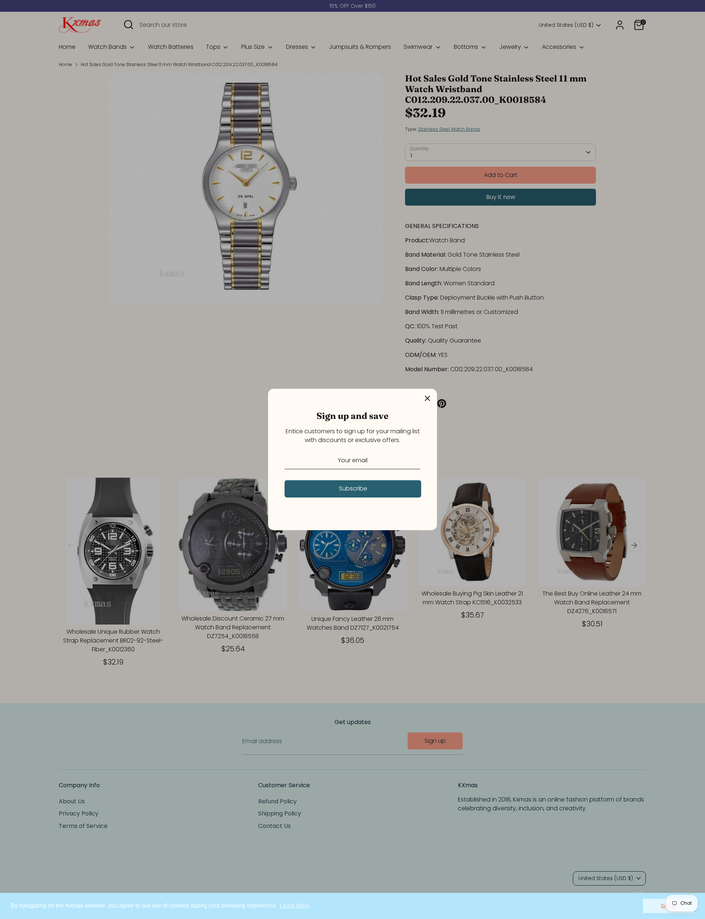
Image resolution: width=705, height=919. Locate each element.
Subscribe (353, 488)
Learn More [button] (295, 905)
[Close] (427, 398)
